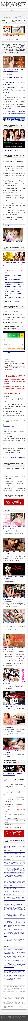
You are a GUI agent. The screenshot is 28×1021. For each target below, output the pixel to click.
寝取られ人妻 (18, 986)
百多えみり (12, 989)
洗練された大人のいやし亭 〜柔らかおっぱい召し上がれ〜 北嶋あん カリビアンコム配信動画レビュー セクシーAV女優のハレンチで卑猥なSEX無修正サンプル (14, 864)
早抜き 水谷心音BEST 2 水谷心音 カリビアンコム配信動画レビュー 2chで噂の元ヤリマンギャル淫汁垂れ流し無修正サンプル (14, 846)
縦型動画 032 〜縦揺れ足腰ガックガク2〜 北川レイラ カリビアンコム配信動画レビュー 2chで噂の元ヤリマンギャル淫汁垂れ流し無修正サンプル (14, 887)
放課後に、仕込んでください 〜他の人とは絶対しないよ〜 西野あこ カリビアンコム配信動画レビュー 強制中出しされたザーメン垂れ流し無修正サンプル (14, 852)
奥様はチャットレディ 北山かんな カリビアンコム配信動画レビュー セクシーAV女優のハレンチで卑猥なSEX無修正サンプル (14, 858)
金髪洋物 (16, 989)
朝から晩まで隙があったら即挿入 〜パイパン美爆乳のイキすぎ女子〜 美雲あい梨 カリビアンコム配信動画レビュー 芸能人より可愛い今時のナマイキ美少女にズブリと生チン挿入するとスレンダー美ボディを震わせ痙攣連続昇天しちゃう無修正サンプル (8, 1002)
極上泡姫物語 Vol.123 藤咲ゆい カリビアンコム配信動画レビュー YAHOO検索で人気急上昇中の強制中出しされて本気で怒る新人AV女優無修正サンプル (14, 971)
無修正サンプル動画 (6, 989)
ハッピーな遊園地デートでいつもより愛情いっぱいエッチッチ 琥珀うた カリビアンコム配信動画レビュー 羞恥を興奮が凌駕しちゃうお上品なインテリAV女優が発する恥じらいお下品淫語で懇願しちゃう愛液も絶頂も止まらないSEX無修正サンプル (14, 924)
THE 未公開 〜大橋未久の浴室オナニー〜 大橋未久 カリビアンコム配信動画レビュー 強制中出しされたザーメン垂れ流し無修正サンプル (14, 877)
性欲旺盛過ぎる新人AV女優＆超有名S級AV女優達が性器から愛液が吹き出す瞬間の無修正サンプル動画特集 (14, 4)
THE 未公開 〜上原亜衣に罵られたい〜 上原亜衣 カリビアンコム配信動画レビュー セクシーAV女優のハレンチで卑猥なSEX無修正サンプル (14, 940)
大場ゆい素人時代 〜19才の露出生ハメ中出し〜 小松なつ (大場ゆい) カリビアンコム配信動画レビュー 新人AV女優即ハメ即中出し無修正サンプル (14, 893)
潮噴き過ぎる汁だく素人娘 (19, 988)
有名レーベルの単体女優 (9, 988)
